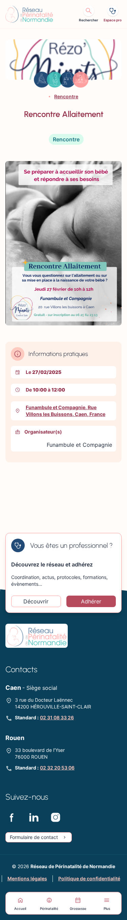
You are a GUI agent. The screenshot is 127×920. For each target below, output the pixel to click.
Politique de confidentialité (89, 878)
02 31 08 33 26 (57, 717)
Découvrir (35, 601)
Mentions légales (27, 878)
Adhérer (91, 601)
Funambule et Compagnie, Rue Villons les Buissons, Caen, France (65, 410)
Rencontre (66, 96)
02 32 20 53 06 (57, 768)
